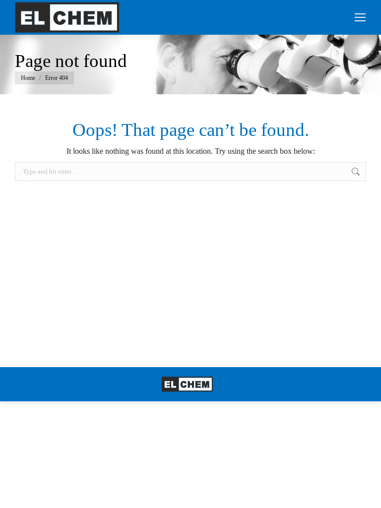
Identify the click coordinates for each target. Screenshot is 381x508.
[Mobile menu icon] (360, 17)
